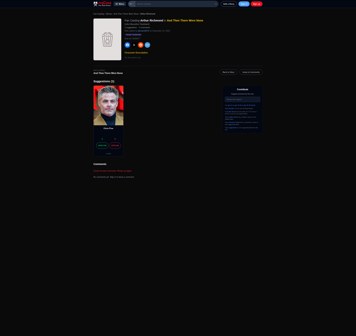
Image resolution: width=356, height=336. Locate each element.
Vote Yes (102, 146)
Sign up (256, 4)
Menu (121, 4)
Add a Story (228, 4)
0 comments (144, 27)
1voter (108, 154)
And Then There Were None (126, 14)
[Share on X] (134, 45)
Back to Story (228, 72)
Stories (109, 14)
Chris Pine (108, 128)
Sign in (244, 4)
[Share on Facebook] (127, 45)
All (131, 4)
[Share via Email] (147, 45)
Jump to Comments (251, 72)
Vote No (115, 146)
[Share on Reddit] (141, 45)
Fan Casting (98, 14)
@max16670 (143, 31)
